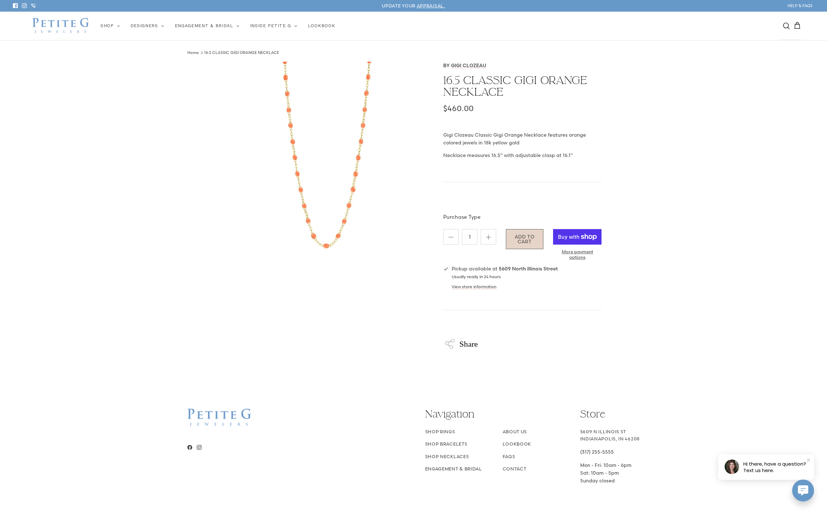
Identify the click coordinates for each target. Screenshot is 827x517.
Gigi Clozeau (468, 65)
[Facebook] (15, 5)
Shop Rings (440, 432)
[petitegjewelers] (60, 26)
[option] (327, 163)
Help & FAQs (800, 5)
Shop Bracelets (446, 444)
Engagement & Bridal (453, 469)
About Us (515, 432)
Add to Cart (525, 239)
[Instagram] (24, 5)
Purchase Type (462, 217)
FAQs (509, 456)
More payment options (577, 254)
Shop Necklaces (447, 456)
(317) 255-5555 (597, 452)
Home (193, 52)
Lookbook (517, 444)
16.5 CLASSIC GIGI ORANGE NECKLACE (241, 52)
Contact (515, 469)
